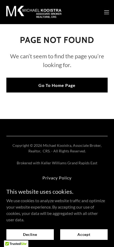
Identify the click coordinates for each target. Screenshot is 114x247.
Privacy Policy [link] (57, 177)
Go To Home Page (57, 85)
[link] (34, 12)
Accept (83, 234)
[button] (106, 12)
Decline (30, 234)
